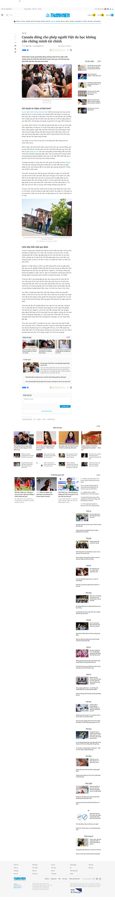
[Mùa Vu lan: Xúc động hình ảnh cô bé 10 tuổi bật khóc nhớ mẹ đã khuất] (82, 599)
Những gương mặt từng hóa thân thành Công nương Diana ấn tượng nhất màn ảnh (88, 661)
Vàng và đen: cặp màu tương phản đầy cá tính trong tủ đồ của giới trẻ (95, 842)
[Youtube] (105, 9)
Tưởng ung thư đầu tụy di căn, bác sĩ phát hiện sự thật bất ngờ (88, 776)
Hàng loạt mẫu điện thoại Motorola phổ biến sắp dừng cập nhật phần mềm (88, 797)
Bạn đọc (91, 865)
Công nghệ (78, 21)
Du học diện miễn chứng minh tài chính (35, 112)
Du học (43, 419)
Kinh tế (33, 21)
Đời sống (37, 21)
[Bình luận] (15, 46)
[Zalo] (113, 9)
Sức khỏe (43, 21)
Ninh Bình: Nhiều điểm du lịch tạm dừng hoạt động (88, 634)
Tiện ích (34, 9)
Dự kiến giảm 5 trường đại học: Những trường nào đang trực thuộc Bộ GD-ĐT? (95, 708)
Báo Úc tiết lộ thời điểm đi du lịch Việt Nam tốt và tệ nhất (95, 624)
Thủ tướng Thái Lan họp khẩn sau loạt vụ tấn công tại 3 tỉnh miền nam (88, 552)
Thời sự (23, 21)
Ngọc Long (28, 46)
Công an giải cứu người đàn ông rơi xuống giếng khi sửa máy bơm (87, 531)
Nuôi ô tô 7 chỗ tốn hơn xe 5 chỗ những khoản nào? (88, 828)
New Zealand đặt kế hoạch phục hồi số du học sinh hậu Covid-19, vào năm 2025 (48, 381)
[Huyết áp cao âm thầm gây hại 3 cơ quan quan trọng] (82, 762)
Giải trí (67, 21)
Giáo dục (53, 21)
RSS (59, 878)
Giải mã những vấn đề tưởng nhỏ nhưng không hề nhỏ (88, 694)
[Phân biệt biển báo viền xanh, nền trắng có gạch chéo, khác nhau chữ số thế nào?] (82, 817)
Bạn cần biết (27, 9)
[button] (15, 34)
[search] (16, 15)
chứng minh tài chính (27, 419)
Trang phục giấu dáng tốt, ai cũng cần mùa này (88, 849)
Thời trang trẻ (97, 21)
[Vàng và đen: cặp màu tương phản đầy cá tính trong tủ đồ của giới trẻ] (82, 842)
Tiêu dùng (90, 21)
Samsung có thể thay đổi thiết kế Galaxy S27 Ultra (87, 803)
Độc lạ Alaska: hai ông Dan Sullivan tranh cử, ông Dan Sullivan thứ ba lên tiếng (88, 558)
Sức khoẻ (35, 867)
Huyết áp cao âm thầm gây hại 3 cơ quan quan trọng (94, 761)
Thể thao (72, 21)
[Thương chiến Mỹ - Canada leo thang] (82, 544)
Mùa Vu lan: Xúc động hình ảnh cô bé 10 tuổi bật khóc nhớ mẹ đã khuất (95, 598)
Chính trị (18, 21)
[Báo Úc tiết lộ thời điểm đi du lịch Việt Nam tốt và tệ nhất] (82, 626)
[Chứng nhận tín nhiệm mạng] (76, 891)
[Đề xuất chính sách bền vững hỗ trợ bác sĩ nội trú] (82, 517)
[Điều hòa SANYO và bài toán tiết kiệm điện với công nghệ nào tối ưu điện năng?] (82, 789)
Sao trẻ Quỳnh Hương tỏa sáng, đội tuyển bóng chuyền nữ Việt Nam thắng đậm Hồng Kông (88, 743)
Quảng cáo (53, 878)
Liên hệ (39, 9)
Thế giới (28, 21)
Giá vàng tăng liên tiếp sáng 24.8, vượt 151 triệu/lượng (87, 579)
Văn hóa (62, 21)
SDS (34, 419)
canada (38, 419)
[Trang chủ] (14, 21)
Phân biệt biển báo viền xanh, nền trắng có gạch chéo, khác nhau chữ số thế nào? (95, 816)
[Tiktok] (110, 9)
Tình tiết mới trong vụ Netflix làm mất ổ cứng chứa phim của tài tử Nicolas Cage (88, 667)
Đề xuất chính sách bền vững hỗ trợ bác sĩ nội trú (95, 515)
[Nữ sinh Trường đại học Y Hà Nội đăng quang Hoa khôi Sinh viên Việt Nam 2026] (82, 653)
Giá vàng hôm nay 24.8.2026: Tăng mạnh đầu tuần (94, 570)
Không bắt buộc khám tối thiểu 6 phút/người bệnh (88, 770)
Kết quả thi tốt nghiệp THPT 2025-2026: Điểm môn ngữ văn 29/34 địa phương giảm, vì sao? (88, 721)
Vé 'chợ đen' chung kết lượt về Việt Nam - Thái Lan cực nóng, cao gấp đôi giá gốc (88, 748)
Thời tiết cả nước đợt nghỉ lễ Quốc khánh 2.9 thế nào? (87, 585)
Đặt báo (47, 878)
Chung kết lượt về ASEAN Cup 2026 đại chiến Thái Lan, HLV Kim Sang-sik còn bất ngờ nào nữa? (95, 735)
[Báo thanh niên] (57, 15)
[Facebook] (108, 9)
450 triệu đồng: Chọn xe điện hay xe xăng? (87, 824)
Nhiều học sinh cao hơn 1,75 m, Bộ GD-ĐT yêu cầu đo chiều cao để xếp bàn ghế (88, 715)
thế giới (67, 162)
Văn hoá (53, 867)
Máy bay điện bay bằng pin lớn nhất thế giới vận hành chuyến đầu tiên (87, 639)
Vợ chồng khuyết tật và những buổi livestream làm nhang (88, 607)
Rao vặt (91, 867)
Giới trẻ (48, 21)
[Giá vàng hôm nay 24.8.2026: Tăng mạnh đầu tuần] (82, 572)
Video (85, 21)
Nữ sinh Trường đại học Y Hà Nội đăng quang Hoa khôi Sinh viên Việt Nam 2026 (95, 653)
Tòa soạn (64, 878)
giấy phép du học (32, 151)
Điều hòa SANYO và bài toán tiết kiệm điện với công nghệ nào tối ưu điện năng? (95, 789)
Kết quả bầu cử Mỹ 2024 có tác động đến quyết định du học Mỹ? (55, 364)
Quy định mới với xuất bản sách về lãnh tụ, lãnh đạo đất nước (88, 525)
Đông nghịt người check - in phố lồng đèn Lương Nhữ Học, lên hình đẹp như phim (87, 688)
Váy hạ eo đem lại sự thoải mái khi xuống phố (88, 854)
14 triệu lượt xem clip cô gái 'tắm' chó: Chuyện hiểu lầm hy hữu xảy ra (88, 612)
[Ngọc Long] (23, 46)
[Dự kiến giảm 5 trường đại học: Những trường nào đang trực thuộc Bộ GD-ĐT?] (82, 708)
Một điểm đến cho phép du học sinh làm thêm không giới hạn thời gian (46, 377)
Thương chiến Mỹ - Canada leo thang (95, 542)
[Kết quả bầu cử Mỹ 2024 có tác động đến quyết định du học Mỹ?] (31, 367)
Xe (82, 21)
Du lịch (58, 21)
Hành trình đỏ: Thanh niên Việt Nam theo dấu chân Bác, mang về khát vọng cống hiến (95, 680)
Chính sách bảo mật (74, 878)
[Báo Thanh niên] (20, 878)
